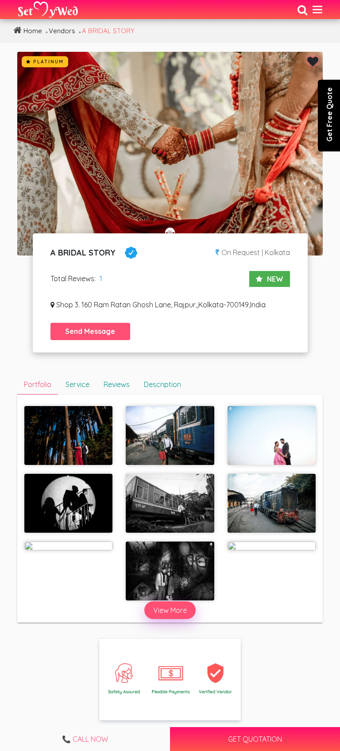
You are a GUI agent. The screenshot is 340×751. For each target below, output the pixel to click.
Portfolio (37, 384)
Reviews (117, 384)
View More (170, 610)
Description (162, 384)
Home (32, 31)
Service (77, 384)
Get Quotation (255, 739)
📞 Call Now (85, 739)
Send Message (90, 331)
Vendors (62, 31)
